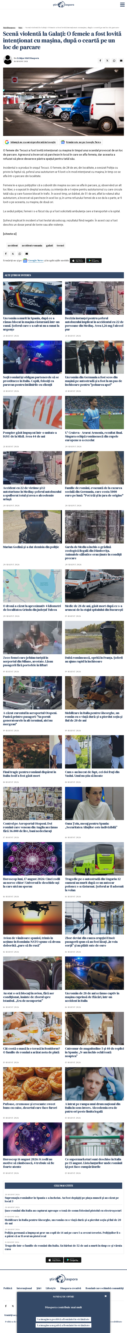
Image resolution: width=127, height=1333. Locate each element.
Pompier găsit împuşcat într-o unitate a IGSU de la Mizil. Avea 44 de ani (30, 434)
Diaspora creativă (70, 1288)
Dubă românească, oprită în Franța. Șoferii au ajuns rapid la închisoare (94, 659)
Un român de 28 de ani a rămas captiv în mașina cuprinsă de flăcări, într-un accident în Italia (92, 997)
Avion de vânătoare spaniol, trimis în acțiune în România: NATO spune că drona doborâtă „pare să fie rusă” (31, 941)
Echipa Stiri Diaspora (28, 58)
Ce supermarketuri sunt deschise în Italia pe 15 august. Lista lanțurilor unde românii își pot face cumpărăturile (93, 1163)
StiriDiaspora (9, 27)
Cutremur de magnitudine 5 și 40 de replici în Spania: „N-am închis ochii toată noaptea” (94, 1052)
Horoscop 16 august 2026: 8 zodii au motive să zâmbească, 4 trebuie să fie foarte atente (28, 1163)
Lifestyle (51, 1288)
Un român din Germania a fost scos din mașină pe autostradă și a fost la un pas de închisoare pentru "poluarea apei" (93, 381)
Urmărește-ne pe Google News (83, 142)
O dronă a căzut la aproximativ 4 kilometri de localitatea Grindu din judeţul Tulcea (32, 608)
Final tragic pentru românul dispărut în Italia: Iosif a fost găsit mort (29, 774)
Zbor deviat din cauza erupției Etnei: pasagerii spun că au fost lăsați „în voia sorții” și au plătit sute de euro (91, 941)
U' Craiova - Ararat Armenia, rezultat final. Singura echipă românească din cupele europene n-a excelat (94, 436)
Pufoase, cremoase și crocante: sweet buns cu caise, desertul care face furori (30, 1106)
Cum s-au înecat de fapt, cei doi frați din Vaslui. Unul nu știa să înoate (92, 774)
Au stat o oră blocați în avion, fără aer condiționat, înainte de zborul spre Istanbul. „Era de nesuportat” (28, 997)
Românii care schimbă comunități (105, 1288)
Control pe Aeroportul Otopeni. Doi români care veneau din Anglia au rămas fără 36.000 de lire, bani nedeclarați (30, 827)
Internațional (24, 1288)
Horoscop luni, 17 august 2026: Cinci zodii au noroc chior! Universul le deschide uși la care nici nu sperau (31, 882)
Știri (20, 27)
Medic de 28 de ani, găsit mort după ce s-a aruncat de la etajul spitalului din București (94, 608)
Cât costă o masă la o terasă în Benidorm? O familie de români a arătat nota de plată (31, 1050)
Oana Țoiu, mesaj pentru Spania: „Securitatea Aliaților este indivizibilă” (91, 825)
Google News (36, 260)
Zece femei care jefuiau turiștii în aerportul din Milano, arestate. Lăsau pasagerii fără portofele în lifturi (28, 661)
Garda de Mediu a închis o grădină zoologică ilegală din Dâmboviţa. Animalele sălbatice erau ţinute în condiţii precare (93, 552)
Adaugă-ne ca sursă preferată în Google (33, 142)
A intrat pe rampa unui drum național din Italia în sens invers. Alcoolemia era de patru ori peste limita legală (92, 1107)
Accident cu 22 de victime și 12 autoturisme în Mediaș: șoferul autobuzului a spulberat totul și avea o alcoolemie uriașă (32, 493)
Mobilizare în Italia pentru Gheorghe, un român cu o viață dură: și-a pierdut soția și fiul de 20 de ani (93, 716)
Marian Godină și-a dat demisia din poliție (31, 547)
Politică (8, 1288)
